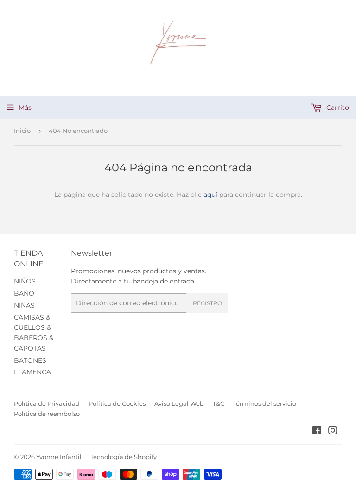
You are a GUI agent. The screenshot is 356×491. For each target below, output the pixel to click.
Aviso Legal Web (179, 403)
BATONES (30, 360)
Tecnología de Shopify (123, 456)
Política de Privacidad (47, 403)
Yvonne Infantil (59, 456)
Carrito (336, 107)
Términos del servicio (264, 403)
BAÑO (24, 293)
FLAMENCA (32, 372)
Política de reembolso (47, 413)
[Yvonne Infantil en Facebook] (317, 432)
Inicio (22, 130)
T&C (218, 403)
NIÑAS (24, 305)
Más (25, 107)
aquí (210, 194)
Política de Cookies (117, 403)
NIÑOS (25, 281)
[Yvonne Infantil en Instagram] (332, 432)
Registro (207, 303)
